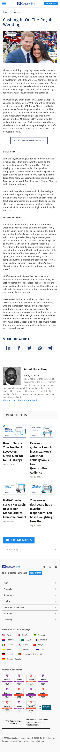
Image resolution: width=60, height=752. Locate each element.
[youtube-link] (56, 567)
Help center (10, 573)
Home (6, 12)
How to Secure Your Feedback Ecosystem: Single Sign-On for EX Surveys (13, 452)
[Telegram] (50, 348)
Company (8, 619)
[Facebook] (18, 348)
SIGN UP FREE (51, 4)
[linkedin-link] (50, 567)
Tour (6, 583)
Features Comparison (14, 607)
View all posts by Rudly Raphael (20, 400)
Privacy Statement (9, 741)
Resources (9, 595)
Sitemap (51, 738)
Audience (18, 12)
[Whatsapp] (39, 348)
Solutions (8, 613)
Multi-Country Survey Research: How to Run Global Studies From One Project (14, 509)
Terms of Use (23, 741)
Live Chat (22, 573)
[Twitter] (29, 348)
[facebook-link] (39, 567)
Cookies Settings (37, 741)
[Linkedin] (8, 348)
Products (8, 589)
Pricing (7, 601)
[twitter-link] (44, 567)
